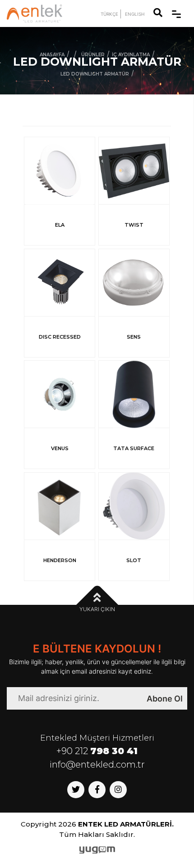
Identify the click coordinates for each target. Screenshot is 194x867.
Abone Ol (165, 698)
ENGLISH (134, 14)
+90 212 (97, 751)
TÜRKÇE (109, 14)
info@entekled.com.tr (97, 764)
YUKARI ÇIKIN (97, 609)
